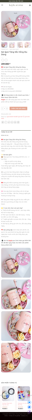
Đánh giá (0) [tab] (4, 135)
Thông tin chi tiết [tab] (6, 132)
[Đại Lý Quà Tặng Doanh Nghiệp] (16, 5)
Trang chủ (4, 49)
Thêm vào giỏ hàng (18, 108)
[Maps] (29, 412)
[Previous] (3, 26)
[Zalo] (29, 407)
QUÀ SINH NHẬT (14, 49)
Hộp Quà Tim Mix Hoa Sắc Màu (23, 404)
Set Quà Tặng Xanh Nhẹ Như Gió (7, 404)
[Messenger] (29, 403)
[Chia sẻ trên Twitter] (9, 122)
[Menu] (2, 5)
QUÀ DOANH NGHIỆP (12, 116)
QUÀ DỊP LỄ (21, 116)
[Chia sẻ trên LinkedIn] (18, 122)
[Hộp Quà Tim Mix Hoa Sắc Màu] (24, 393)
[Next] (28, 26)
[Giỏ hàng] (30, 5)
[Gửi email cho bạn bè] (12, 122)
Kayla (3, 99)
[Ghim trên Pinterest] (15, 122)
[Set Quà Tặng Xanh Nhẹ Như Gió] (8, 393)
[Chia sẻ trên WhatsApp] (2, 122)
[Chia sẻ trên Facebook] (5, 122)
